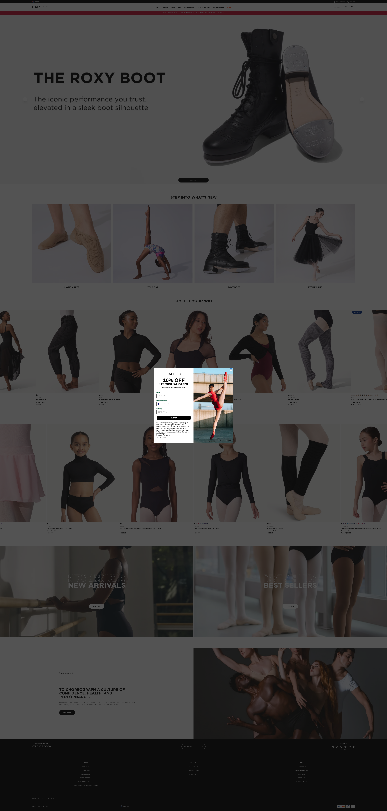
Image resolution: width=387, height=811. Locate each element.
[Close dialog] (231, 369)
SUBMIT (174, 418)
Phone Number (161, 400)
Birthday (159, 408)
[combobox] (160, 404)
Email (158, 392)
